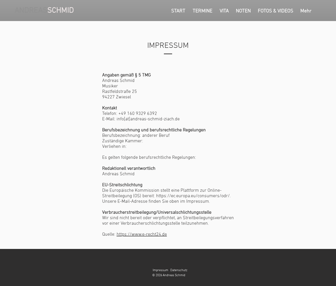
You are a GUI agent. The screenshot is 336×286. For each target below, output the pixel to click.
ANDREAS (31, 10)
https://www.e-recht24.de (142, 234)
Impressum (160, 270)
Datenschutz (178, 270)
